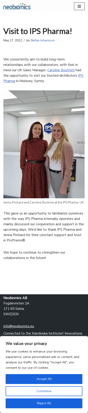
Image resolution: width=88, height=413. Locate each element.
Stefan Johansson (42, 40)
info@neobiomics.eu (18, 326)
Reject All (44, 403)
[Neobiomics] (16, 6)
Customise (44, 391)
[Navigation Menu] (79, 6)
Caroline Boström (61, 70)
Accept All (44, 379)
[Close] (83, 340)
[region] (44, 374)
